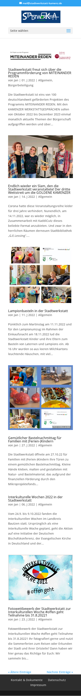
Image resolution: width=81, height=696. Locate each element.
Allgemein (45, 80)
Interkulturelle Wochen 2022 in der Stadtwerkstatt (35, 499)
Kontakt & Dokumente (27, 680)
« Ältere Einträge (19, 672)
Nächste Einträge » (60, 672)
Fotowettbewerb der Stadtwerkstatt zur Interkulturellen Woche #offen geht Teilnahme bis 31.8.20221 (39, 612)
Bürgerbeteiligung (20, 85)
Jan (16, 80)
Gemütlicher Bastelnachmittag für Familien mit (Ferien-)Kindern (34, 439)
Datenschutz (57, 680)
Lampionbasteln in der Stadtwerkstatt (38, 311)
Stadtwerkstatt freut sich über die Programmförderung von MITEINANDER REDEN (39, 72)
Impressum (38, 685)
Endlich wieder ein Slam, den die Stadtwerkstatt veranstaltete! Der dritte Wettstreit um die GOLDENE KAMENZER (39, 189)
